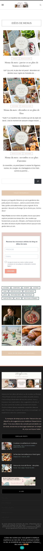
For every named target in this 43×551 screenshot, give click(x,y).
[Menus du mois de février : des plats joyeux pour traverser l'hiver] (7, 468)
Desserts (26, 288)
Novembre (28, 153)
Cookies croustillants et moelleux (25, 443)
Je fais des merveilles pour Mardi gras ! (26, 454)
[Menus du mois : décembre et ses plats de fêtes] (21, 91)
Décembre (15, 106)
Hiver (5, 291)
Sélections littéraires (30, 298)
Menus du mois (25, 58)
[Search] (37, 181)
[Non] (40, 543)
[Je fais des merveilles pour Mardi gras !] (7, 457)
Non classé (21, 468)
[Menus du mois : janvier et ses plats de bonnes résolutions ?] (21, 44)
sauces (18, 298)
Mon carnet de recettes (28, 445)
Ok (22, 548)
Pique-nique (28, 295)
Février (15, 468)
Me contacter (6, 503)
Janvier (15, 58)
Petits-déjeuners (16, 295)
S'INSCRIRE (10, 271)
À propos (5, 498)
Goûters (35, 288)
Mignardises (16, 445)
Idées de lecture (15, 291)
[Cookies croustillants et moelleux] (7, 446)
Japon (5, 295)
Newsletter (6, 517)
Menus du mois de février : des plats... (26, 465)
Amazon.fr (30, 525)
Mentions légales (8, 507)
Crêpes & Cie (16, 456)
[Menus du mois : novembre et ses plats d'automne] (21, 138)
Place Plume (6, 216)
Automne (6, 288)
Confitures (16, 288)
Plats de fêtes (7, 298)
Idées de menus (21, 23)
